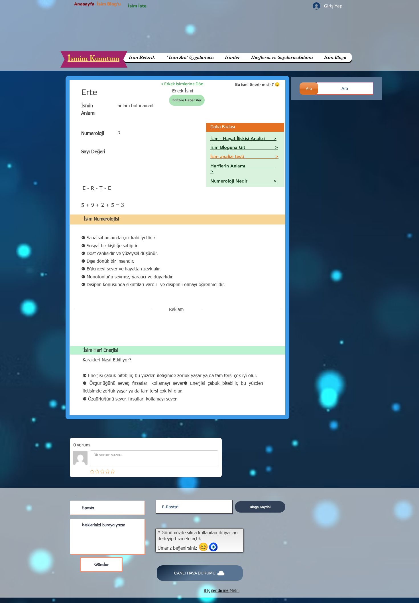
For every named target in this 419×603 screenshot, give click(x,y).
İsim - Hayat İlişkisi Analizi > (243, 138)
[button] (281, 57)
